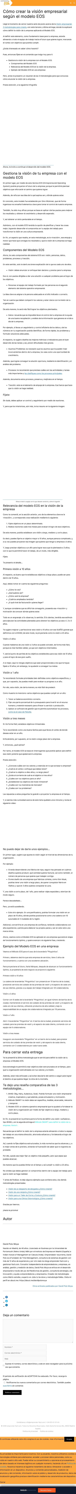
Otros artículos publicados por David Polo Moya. (53, 1286)
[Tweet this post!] (6, 1302)
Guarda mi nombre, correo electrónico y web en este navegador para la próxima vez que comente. (38, 1365)
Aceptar (69, 1439)
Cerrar (2, 1482)
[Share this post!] (6, 1298)
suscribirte (7, 1386)
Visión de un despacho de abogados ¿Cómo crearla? (30, 1189)
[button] (74, 3)
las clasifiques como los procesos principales (43, 373)
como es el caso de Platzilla (19, 712)
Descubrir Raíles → (46, 1490)
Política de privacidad (30, 1431)
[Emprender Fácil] (6, 3)
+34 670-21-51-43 (52, 1422)
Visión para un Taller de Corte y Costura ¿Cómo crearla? (31, 1195)
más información (57, 1439)
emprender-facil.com (14, 1426)
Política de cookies (46, 1431)
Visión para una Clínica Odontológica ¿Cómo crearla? (30, 1198)
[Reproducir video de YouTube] (38, 827)
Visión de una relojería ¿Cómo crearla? (24, 1192)
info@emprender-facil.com (35, 1422)
